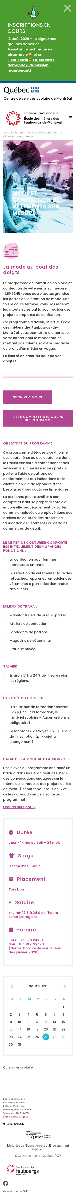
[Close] (67, 8)
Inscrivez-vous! (28, 397)
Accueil (7, 132)
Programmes (23, 132)
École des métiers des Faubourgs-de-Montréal (43, 117)
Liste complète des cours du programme (38, 418)
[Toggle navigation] (68, 118)
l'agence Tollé (21, 1191)
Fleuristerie (18, 59)
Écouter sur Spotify (19, 807)
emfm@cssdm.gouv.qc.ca (15, 1117)
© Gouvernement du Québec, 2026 (38, 1155)
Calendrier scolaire (18, 1067)
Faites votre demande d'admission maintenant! (31, 65)
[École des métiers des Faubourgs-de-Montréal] (22, 1170)
